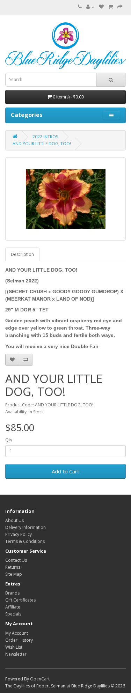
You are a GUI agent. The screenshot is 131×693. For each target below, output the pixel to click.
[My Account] (90, 7)
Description (22, 254)
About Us (14, 520)
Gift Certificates (20, 600)
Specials (13, 614)
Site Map (13, 574)
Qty (8, 440)
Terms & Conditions (25, 541)
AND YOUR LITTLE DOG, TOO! (42, 144)
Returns (12, 567)
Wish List (13, 647)
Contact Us (16, 560)
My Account (16, 633)
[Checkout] (119, 7)
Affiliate (12, 607)
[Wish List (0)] (101, 7)
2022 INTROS (45, 137)
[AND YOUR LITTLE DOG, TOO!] (65, 199)
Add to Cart (65, 471)
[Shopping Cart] (110, 7)
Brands (12, 593)
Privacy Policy (18, 534)
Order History (19, 640)
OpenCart (40, 679)
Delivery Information (25, 527)
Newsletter (16, 654)
